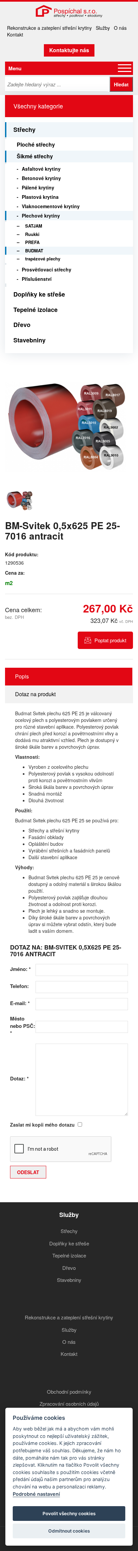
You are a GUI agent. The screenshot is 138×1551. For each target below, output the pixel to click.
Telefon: (19, 986)
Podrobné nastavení (36, 1494)
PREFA (32, 242)
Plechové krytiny (41, 215)
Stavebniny (29, 340)
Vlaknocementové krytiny (51, 206)
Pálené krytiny (38, 187)
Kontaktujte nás (69, 50)
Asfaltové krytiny (41, 168)
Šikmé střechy (35, 156)
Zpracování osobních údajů (69, 1403)
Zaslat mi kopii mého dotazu (42, 1124)
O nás (120, 27)
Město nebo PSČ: (22, 1026)
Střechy (24, 129)
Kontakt (15, 34)
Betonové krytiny (41, 178)
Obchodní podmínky (69, 1391)
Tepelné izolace (35, 309)
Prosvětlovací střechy (46, 269)
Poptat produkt (110, 640)
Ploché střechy (36, 144)
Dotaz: (19, 1078)
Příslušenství (37, 278)
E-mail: (20, 1003)
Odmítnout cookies (69, 1531)
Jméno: (20, 969)
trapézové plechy (42, 258)
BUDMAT (34, 250)
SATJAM (33, 226)
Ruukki (32, 234)
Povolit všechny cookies (69, 1513)
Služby (103, 27)
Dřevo (21, 324)
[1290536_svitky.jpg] (65, 426)
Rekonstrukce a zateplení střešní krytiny (49, 27)
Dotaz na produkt (35, 694)
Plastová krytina (40, 196)
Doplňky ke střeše (39, 294)
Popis (22, 676)
